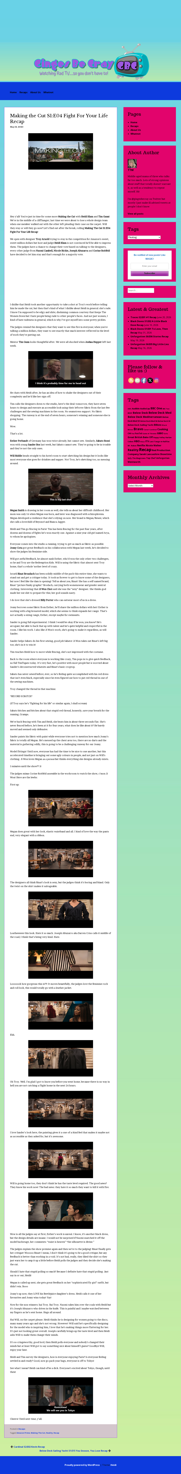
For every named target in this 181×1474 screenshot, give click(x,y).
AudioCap (145, 408)
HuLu (142, 441)
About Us (35, 92)
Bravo (138, 429)
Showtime (166, 454)
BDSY (130, 413)
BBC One (156, 408)
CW (129, 433)
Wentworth (134, 462)
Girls (166, 433)
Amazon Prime (23, 1433)
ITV (147, 441)
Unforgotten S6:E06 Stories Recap (150, 336)
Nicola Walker (153, 445)
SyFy (130, 458)
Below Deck (140, 412)
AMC (129, 409)
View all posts (135, 213)
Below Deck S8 (164, 421)
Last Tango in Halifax (159, 441)
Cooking (162, 429)
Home (13, 92)
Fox (133, 433)
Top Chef (151, 458)
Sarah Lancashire (149, 454)
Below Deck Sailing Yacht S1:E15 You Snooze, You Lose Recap (74, 1450)
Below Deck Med (159, 413)
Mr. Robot (132, 445)
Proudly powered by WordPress (82, 1465)
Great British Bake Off (140, 437)
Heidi (114, 1465)
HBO (137, 441)
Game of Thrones (149, 433)
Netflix (141, 445)
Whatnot (48, 92)
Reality (49, 1433)
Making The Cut (38, 1433)
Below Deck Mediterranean (145, 417)
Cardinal (153, 430)
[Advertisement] (90, 21)
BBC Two (166, 409)
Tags (133, 229)
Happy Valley (159, 437)
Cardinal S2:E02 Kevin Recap (29, 1446)
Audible (136, 408)
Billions (157, 424)
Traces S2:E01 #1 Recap (143, 317)
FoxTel (138, 433)
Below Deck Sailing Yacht (140, 425)
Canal (146, 430)
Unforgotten (162, 458)
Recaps (23, 92)
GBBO (160, 433)
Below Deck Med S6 (148, 421)
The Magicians (139, 458)
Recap (56, 1433)
